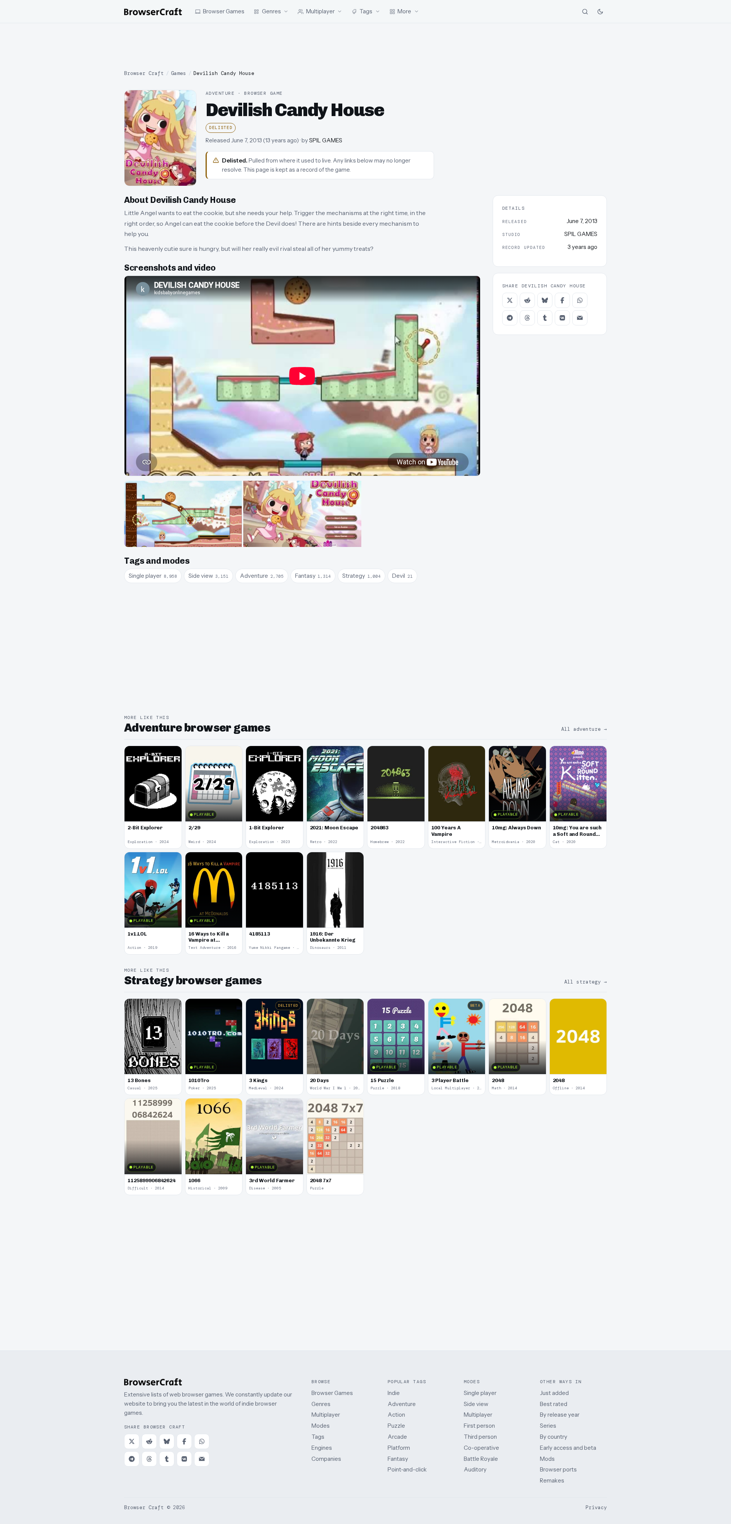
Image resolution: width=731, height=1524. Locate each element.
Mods (547, 1458)
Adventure (402, 1404)
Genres (320, 1404)
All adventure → (584, 729)
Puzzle (396, 1425)
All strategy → (585, 982)
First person (479, 1425)
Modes (320, 1425)
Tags (317, 1436)
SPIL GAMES (325, 140)
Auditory (475, 1469)
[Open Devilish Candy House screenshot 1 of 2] (183, 514)
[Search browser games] (585, 11)
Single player (480, 1392)
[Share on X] (509, 300)
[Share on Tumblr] (544, 317)
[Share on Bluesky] (544, 300)
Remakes (552, 1480)
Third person (480, 1436)
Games (178, 73)
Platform (399, 1447)
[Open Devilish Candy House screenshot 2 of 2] (302, 514)
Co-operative (481, 1447)
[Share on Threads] (527, 317)
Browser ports (558, 1469)
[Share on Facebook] (562, 300)
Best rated (553, 1404)
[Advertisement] (365, 46)
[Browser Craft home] (153, 11)
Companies (326, 1458)
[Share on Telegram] (509, 317)
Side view (476, 1404)
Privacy (596, 1507)
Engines (321, 1447)
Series (548, 1425)
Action (396, 1414)
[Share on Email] (579, 317)
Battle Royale (481, 1458)
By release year (559, 1414)
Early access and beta (568, 1447)
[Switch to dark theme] (600, 11)
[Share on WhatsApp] (579, 300)
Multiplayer (325, 1414)
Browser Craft (144, 73)
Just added (554, 1392)
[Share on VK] (562, 317)
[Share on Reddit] (527, 300)
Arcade (397, 1436)
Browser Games (332, 1392)
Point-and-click (407, 1469)
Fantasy (398, 1458)
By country (553, 1436)
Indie (394, 1392)
